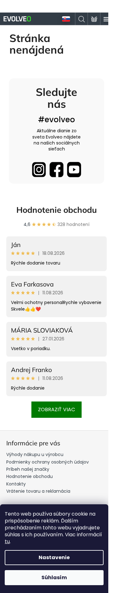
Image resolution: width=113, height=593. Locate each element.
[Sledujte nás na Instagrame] (39, 169)
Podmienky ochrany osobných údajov (47, 462)
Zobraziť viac (56, 409)
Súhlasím (54, 577)
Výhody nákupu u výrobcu (34, 454)
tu (7, 541)
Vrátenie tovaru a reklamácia (38, 491)
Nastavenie (54, 557)
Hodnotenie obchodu (56, 210)
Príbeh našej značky (27, 469)
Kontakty (16, 484)
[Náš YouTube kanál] (74, 169)
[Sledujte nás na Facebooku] (56, 169)
